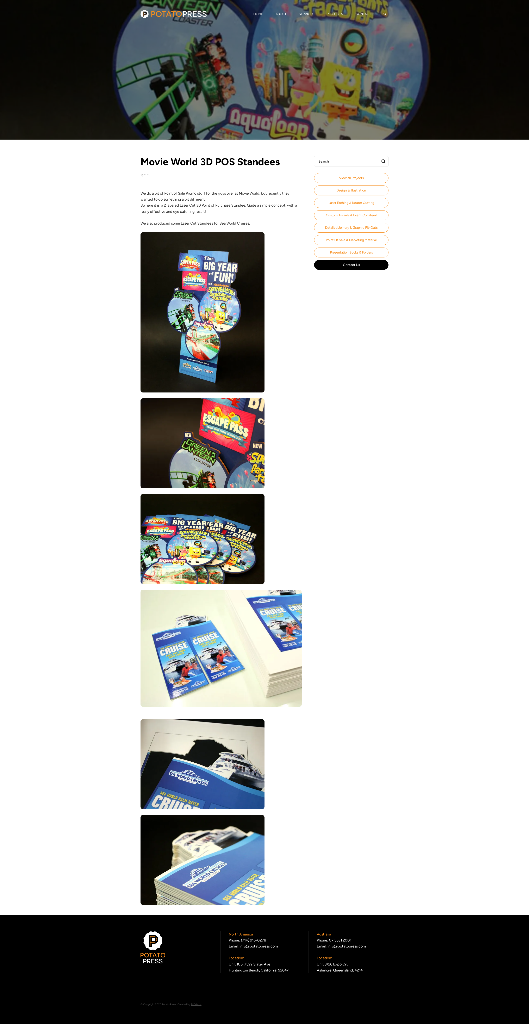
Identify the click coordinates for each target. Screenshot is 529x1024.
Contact (363, 14)
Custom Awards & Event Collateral (351, 215)
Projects (335, 14)
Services (306, 14)
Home (258, 14)
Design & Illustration (351, 190)
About (280, 14)
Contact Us (351, 265)
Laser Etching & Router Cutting (351, 203)
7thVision (196, 1004)
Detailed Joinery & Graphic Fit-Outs (351, 228)
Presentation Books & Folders (351, 252)
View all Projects (351, 178)
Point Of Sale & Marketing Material (351, 240)
